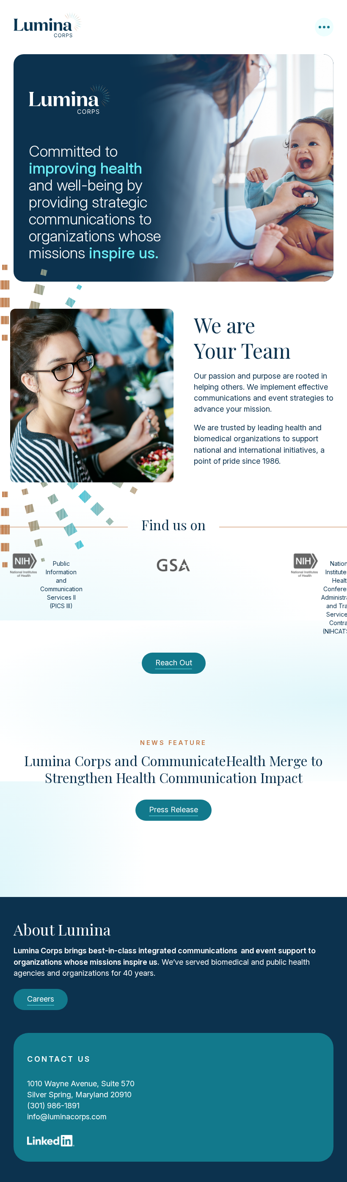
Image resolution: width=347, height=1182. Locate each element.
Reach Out (173, 662)
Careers (40, 998)
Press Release (173, 809)
